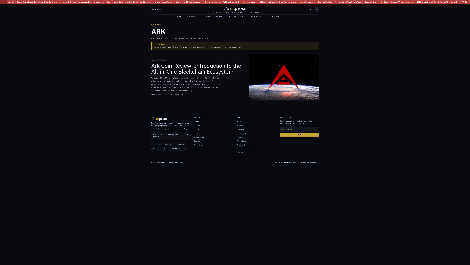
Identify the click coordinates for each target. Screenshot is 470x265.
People (208, 17)
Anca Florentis (157, 94)
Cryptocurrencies (159, 60)
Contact (240, 153)
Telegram (180, 144)
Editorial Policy (242, 129)
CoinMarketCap (179, 149)
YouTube (168, 144)
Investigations (237, 17)
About (239, 121)
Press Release (272, 17)
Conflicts (193, 17)
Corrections (241, 133)
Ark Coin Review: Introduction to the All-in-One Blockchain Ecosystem (196, 69)
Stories (178, 17)
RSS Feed (240, 137)
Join (299, 134)
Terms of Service (243, 145)
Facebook (157, 144)
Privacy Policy (242, 141)
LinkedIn (161, 149)
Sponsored (255, 17)
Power (220, 17)
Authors (240, 125)
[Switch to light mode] (317, 9)
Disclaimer (241, 149)
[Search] (311, 9)
